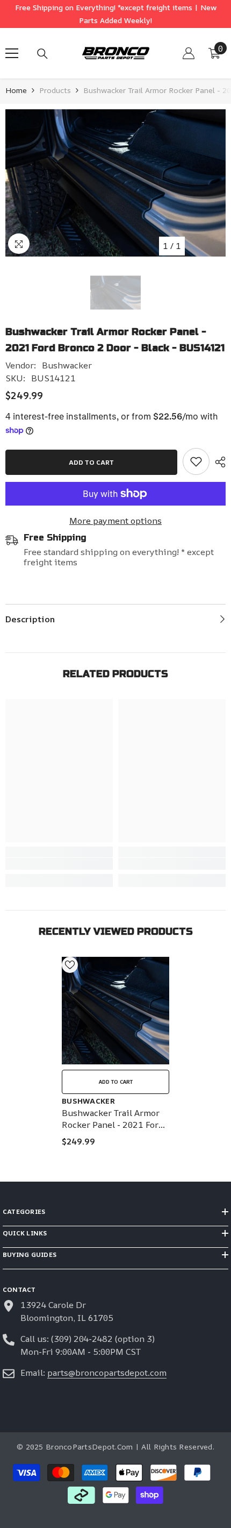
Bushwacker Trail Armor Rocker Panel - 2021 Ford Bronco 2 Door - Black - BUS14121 (112, 1119)
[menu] (11, 53)
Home (16, 90)
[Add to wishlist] (70, 965)
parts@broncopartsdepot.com (107, 1372)
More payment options (115, 521)
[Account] (188, 53)
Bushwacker (67, 365)
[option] (115, 183)
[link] (196, 461)
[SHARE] (218, 462)
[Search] (42, 53)
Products (55, 90)
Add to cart (91, 462)
